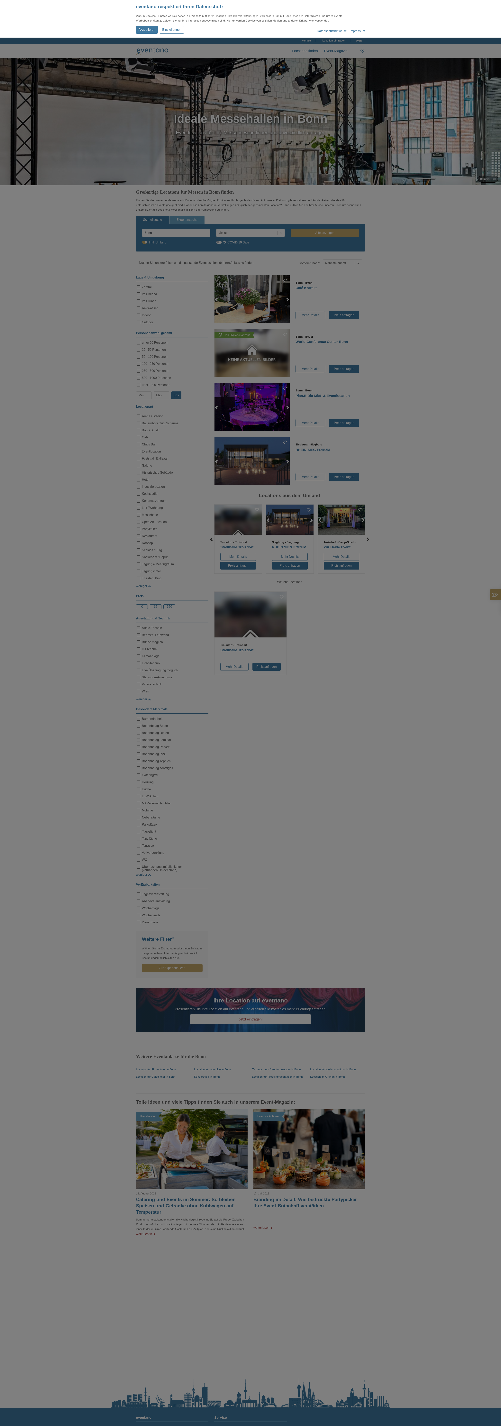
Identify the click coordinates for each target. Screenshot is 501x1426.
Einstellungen (171, 29)
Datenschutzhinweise (332, 31)
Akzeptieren (147, 29)
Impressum (357, 31)
